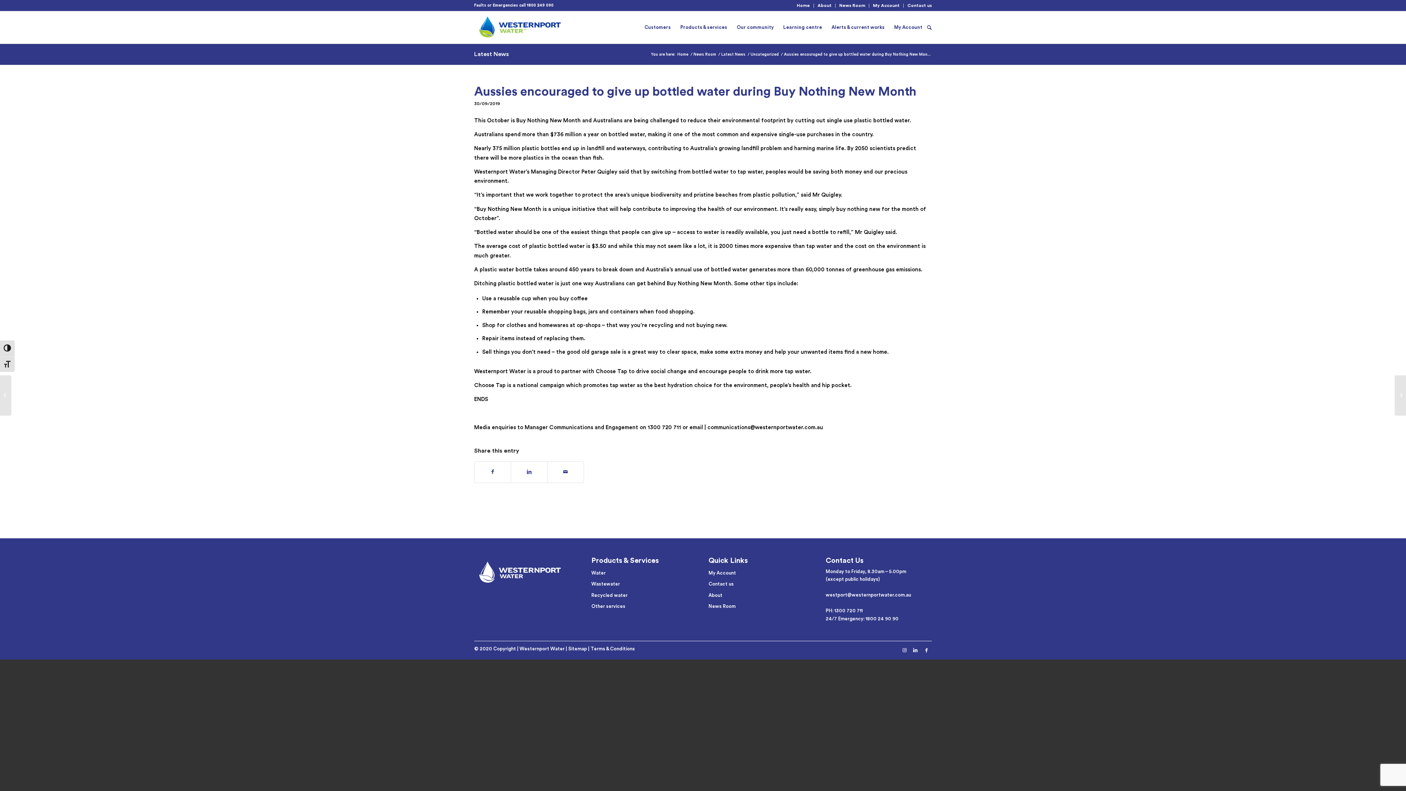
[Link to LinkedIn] (915, 650)
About (825, 5)
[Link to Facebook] (926, 650)
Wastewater (605, 584)
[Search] (929, 27)
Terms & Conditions (613, 648)
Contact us (919, 5)
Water (598, 573)
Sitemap (577, 648)
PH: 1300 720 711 (844, 610)
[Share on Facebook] (493, 472)
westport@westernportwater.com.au (868, 595)
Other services (608, 606)
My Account (886, 5)
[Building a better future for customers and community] (1400, 395)
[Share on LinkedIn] (529, 472)
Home (803, 5)
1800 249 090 (540, 5)
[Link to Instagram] (904, 650)
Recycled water (609, 595)
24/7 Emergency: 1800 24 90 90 (862, 618)
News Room (852, 5)
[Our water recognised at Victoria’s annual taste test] (5, 395)
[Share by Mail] (566, 472)
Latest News (491, 54)
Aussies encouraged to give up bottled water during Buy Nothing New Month (695, 91)
